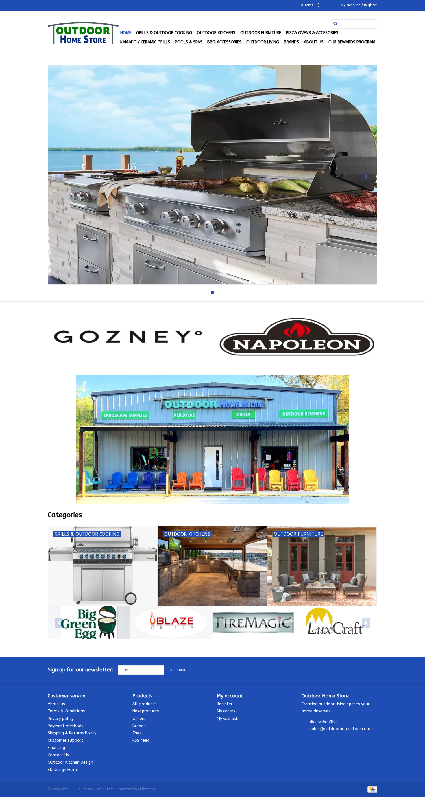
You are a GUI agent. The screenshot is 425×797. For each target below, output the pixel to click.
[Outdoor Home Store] (83, 33)
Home (125, 32)
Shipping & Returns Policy (72, 733)
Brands (291, 42)
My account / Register (358, 5)
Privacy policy (60, 718)
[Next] (366, 176)
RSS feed (140, 740)
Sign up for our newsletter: (80, 670)
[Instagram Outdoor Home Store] (372, 670)
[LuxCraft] (335, 622)
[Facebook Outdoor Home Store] (351, 670)
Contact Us (58, 755)
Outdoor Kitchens (216, 32)
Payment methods (65, 725)
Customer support (65, 740)
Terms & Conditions (66, 711)
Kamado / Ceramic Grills (145, 42)
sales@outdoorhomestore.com (340, 728)
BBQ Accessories (224, 42)
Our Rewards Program (351, 42)
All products (144, 703)
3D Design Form (62, 769)
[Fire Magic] (253, 622)
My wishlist (227, 718)
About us (314, 42)
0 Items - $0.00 (314, 5)
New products (145, 711)
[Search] (335, 24)
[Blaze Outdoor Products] (171, 622)
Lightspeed (147, 789)
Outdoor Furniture (260, 32)
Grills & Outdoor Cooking (164, 32)
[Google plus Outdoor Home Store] (362, 670)
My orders (226, 711)
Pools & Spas (188, 42)
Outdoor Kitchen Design (70, 762)
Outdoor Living (262, 42)
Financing (56, 747)
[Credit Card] (371, 789)
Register (224, 703)
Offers (138, 718)
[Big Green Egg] (89, 622)
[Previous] (59, 176)
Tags (136, 733)
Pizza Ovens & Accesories (312, 32)
